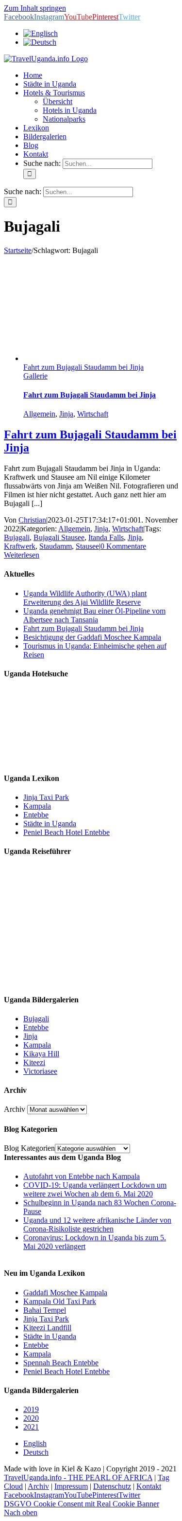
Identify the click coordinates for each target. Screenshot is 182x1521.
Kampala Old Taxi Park (59, 1301)
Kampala (37, 806)
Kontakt (148, 1486)
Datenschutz (112, 1486)
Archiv (14, 1109)
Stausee (87, 546)
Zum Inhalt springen (35, 8)
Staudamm (55, 546)
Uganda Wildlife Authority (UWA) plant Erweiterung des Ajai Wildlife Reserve (85, 597)
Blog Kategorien (29, 1148)
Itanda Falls (106, 537)
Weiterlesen (21, 555)
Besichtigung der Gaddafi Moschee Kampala (92, 637)
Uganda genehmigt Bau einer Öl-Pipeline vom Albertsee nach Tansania (94, 615)
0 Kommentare (123, 546)
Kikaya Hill (41, 1054)
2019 (31, 1409)
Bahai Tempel (44, 1310)
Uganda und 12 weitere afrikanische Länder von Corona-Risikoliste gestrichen (97, 1224)
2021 (31, 1427)
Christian (32, 520)
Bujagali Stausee (58, 537)
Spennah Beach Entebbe (61, 1362)
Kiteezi (34, 1062)
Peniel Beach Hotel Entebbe (66, 832)
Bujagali (17, 537)
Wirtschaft (92, 414)
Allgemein (39, 414)
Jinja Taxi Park (46, 797)
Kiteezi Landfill (47, 1327)
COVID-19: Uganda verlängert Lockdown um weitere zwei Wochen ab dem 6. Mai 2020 (94, 1189)
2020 (31, 1418)
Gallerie (35, 376)
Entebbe (36, 815)
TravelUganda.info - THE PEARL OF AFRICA (78, 1477)
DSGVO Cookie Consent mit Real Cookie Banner (81, 1504)
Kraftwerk (19, 546)
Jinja (66, 414)
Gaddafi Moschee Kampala (65, 1292)
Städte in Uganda (49, 823)
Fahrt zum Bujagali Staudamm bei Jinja (83, 367)
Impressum (71, 1486)
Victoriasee (40, 1071)
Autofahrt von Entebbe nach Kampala (81, 1176)
